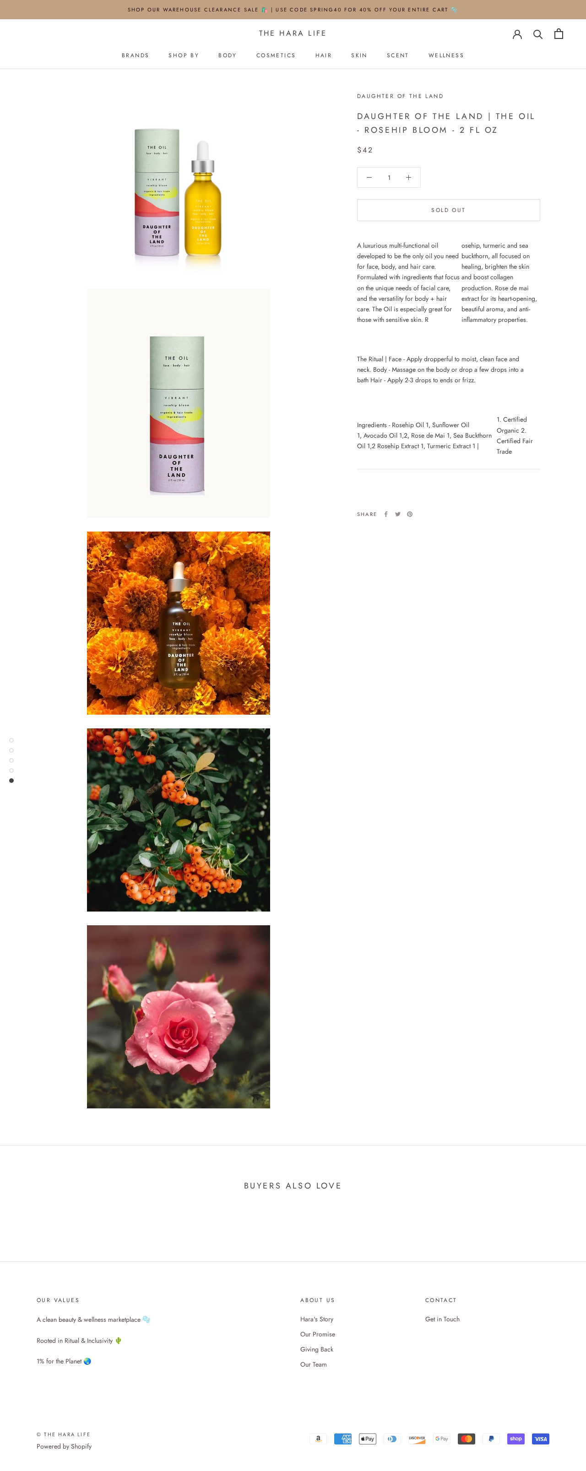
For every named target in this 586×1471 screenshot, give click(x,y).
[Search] (538, 33)
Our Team (313, 1364)
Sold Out (448, 210)
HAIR (323, 55)
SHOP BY (183, 55)
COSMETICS (276, 55)
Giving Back (316, 1349)
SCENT (398, 55)
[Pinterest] (409, 514)
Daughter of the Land (400, 96)
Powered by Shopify (64, 1446)
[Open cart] (558, 33)
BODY (227, 55)
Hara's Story (316, 1319)
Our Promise (317, 1334)
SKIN (359, 55)
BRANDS (135, 55)
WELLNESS (446, 55)
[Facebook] (386, 514)
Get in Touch (442, 1319)
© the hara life (64, 1434)
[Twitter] (398, 514)
